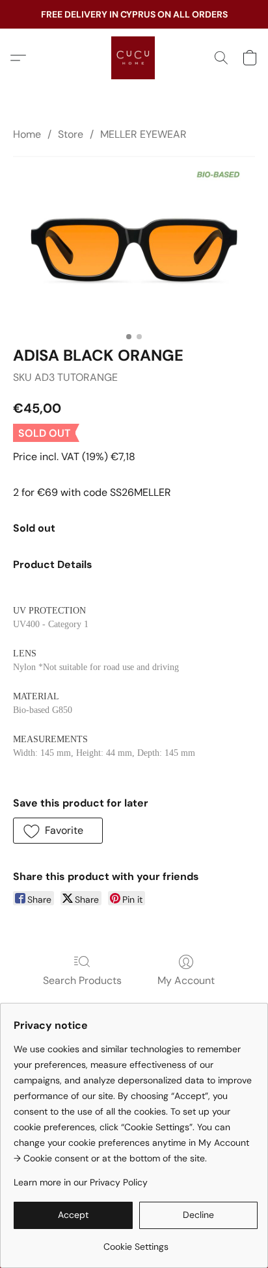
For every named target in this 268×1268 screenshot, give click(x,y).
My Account (186, 980)
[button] (134, 58)
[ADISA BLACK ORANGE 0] (134, 240)
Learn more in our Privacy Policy (81, 1182)
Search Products (82, 980)
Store (70, 134)
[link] (136, 1241)
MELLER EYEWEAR (143, 134)
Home (27, 134)
